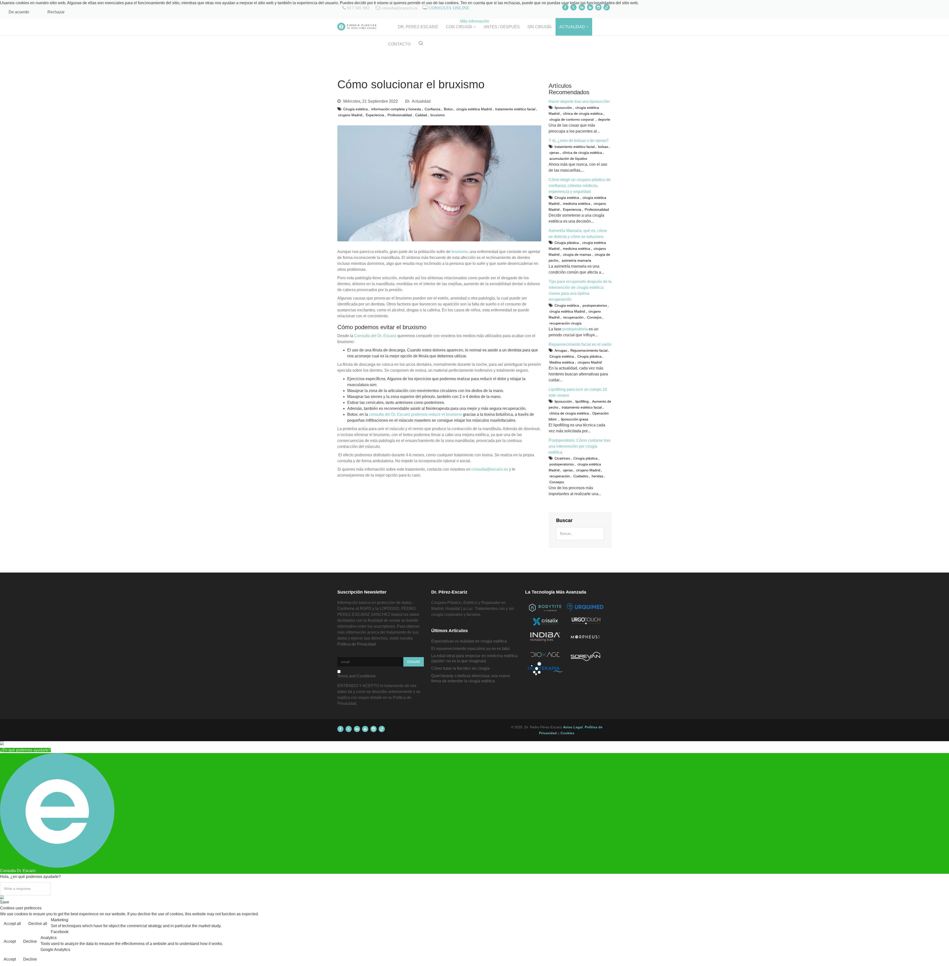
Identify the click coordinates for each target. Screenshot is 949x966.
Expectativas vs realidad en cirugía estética (469, 641)
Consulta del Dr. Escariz (375, 336)
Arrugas (561, 350)
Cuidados (580, 476)
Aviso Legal (573, 727)
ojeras (554, 153)
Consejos (594, 317)
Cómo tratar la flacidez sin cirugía (460, 668)
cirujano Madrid (350, 115)
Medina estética (561, 362)
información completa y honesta (396, 109)
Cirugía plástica (567, 243)
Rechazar (56, 12)
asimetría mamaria (576, 260)
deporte (604, 119)
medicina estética (576, 204)
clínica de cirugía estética (583, 113)
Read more (935, 924)
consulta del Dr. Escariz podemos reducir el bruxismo (415, 414)
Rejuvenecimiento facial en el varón (580, 344)
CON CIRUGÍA (459, 27)
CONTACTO (399, 44)
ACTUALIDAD (572, 27)
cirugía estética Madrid (474, 109)
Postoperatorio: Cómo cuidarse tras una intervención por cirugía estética (579, 446)
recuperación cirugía (565, 323)
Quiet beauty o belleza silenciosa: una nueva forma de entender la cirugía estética (470, 678)
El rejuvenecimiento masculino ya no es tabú (470, 648)
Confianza (432, 109)
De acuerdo (19, 12)
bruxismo (438, 115)
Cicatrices (562, 458)
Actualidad (421, 101)
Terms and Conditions (356, 676)
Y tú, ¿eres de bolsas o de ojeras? (578, 140)
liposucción (563, 108)
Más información (474, 21)
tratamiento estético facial (515, 109)
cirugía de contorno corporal (572, 119)
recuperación (573, 317)
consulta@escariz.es (490, 469)
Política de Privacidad (356, 644)
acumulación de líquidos (568, 159)
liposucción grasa (574, 419)
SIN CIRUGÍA (539, 27)
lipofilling (582, 401)
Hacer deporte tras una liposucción (579, 101)
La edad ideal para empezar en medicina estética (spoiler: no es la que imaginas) (474, 658)
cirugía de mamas (577, 254)
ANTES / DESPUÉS (502, 27)
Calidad (421, 115)
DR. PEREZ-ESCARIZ (418, 27)
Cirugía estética (355, 109)
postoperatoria (575, 329)
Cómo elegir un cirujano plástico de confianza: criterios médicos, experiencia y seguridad (580, 186)
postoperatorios (594, 305)
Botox (448, 109)
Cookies (567, 733)
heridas (597, 476)
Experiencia (375, 115)
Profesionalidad (400, 115)
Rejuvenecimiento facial (588, 350)
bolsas (603, 147)
